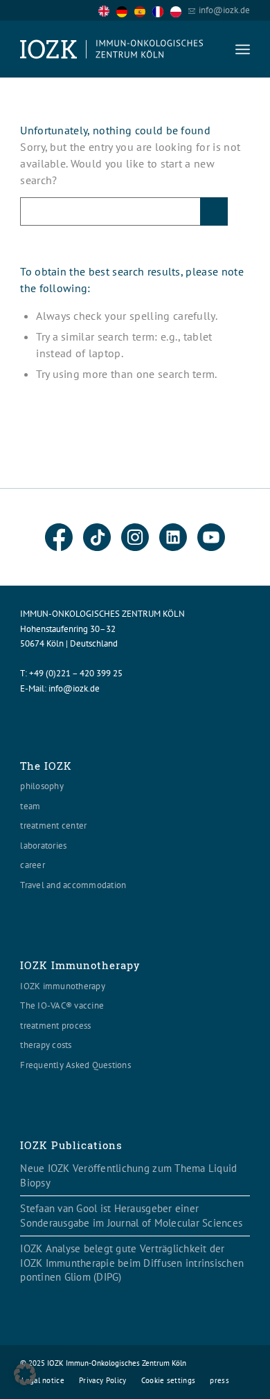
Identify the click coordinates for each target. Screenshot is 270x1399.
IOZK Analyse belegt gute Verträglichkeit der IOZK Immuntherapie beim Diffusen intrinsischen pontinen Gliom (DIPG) (132, 1262)
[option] (125, 11)
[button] (25, 1374)
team (30, 806)
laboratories (43, 845)
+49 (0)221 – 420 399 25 (76, 673)
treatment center (53, 825)
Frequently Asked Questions (75, 1065)
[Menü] (242, 49)
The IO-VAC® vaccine (62, 1005)
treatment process (55, 1025)
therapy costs (45, 1045)
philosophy (42, 786)
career (32, 865)
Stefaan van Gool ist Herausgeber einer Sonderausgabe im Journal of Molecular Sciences (131, 1215)
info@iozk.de (224, 10)
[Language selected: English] (143, 10)
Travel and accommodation (73, 885)
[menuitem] (242, 49)
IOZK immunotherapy (62, 986)
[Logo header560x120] (112, 49)
